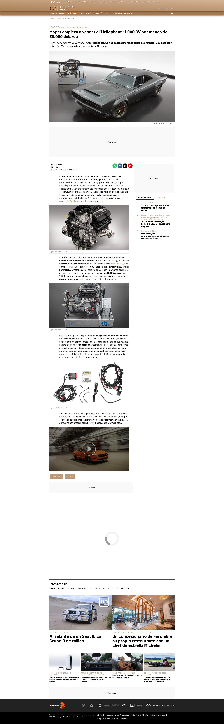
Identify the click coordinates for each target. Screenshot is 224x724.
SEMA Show (72, 201)
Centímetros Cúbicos (56, 18)
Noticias (108, 13)
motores (70, 476)
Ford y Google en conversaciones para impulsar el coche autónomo (155, 236)
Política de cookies (126, 715)
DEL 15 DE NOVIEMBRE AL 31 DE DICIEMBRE (60, 674)
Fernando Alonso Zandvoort (134, 2)
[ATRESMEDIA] (57, 705)
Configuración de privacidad (159, 715)
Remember (128, 13)
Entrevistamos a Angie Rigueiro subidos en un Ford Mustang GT (127, 676)
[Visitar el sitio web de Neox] (99, 705)
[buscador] (172, 9)
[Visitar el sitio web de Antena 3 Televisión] (83, 705)
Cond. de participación (140, 715)
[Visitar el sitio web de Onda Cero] (132, 705)
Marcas (54, 13)
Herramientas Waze (102, 2)
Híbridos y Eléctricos (68, 13)
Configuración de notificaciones (107, 719)
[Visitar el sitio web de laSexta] (91, 705)
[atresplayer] (162, 9)
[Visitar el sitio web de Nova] (107, 705)
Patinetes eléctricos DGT (152, 2)
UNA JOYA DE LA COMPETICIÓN (60, 632)
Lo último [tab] (160, 197)
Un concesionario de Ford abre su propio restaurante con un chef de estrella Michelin (142, 640)
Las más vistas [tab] (143, 197)
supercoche (56, 476)
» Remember (69, 18)
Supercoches (85, 13)
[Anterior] (64, 2)
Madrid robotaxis (71, 2)
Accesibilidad (123, 719)
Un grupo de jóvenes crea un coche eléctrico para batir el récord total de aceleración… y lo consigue (157, 679)
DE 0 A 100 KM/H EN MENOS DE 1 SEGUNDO (155, 674)
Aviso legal (100, 715)
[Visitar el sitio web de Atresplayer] (159, 705)
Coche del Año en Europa (86, 2)
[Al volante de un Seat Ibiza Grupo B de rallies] (80, 612)
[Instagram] (52, 167)
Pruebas (118, 13)
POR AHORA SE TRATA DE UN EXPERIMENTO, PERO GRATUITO (92, 674)
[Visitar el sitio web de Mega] (115, 705)
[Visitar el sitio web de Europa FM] (140, 705)
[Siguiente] (173, 2)
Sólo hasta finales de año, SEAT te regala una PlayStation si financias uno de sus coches (64, 679)
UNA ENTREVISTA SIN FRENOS (123, 673)
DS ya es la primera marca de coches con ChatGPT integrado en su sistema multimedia (96, 679)
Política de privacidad (112, 715)
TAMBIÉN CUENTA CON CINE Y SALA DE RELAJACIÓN (131, 632)
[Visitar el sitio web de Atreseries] (124, 705)
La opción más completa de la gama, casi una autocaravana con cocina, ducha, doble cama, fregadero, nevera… (155, 217)
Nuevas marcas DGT (116, 2)
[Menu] (172, 13)
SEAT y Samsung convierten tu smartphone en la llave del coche (155, 207)
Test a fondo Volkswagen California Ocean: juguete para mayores (155, 224)
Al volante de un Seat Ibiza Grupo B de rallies (75, 638)
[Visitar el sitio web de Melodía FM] (148, 705)
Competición (98, 13)
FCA (92, 422)
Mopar (106, 198)
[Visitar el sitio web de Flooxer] (170, 705)
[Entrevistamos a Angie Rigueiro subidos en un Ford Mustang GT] (127, 662)
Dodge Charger (116, 263)
